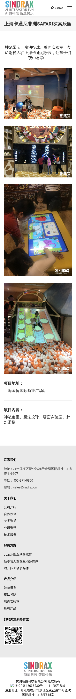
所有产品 (10, 608)
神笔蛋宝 (10, 588)
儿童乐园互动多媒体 (18, 554)
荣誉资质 (10, 521)
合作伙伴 (10, 514)
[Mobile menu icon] (69, 7)
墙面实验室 (11, 601)
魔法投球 (10, 595)
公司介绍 (10, 507)
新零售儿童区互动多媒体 (21, 561)
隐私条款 (58, 686)
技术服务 (10, 534)
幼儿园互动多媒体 (16, 568)
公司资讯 (10, 528)
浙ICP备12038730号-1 (30, 686)
